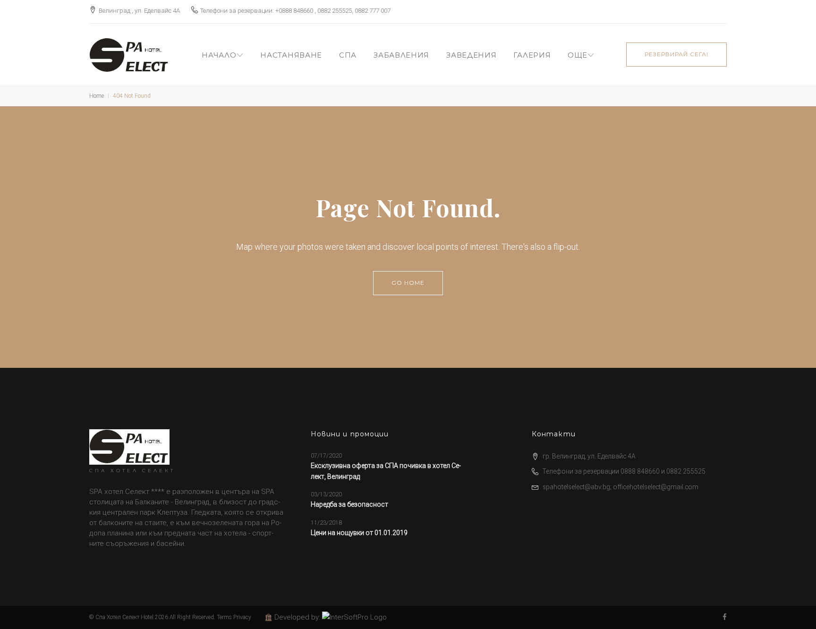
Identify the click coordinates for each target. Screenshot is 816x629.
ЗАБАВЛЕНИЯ (401, 55)
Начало (219, 55)
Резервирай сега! (676, 54)
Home (96, 96)
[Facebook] (724, 617)
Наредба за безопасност (349, 504)
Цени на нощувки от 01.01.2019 (359, 532)
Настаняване (291, 55)
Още (577, 55)
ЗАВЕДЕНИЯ (471, 55)
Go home (408, 282)
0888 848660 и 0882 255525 (663, 471)
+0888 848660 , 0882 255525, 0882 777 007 (333, 10)
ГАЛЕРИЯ (532, 55)
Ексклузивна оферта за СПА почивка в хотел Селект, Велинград (386, 471)
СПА (348, 55)
